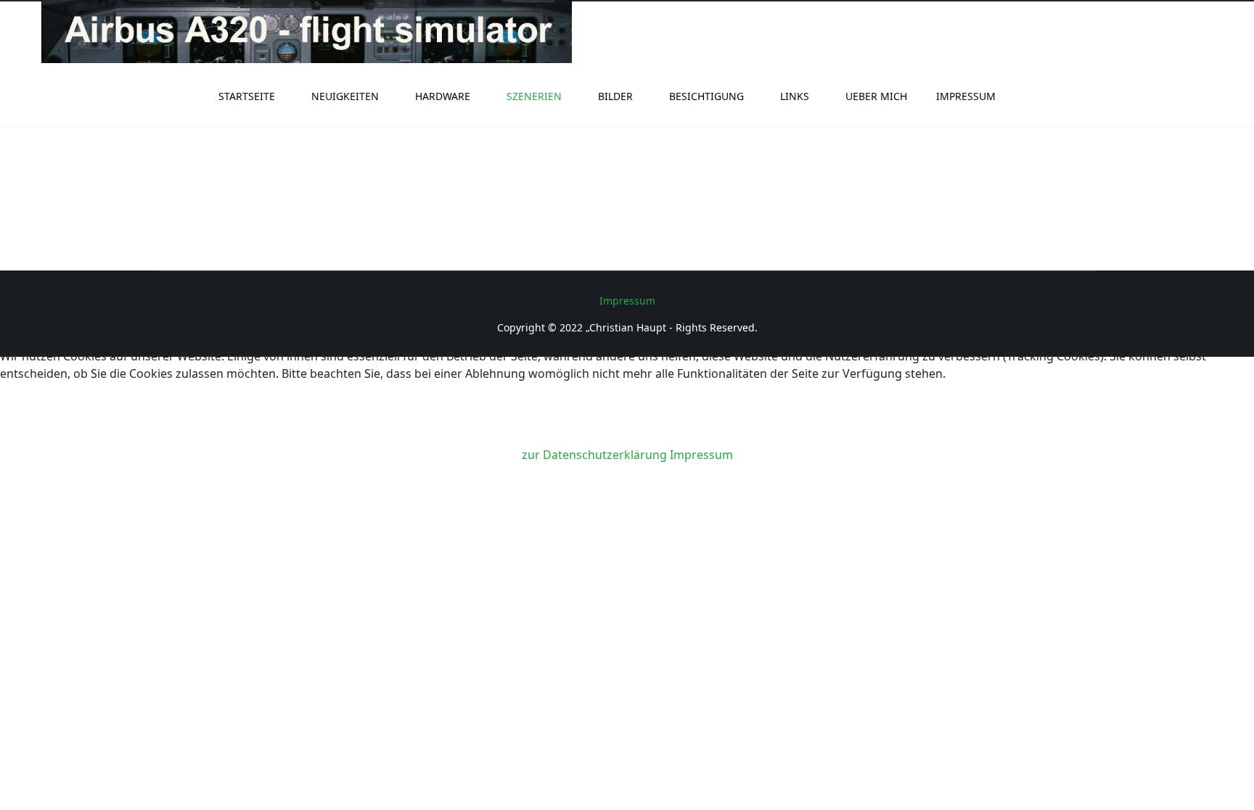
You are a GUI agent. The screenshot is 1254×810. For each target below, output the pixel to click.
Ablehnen (237, 420)
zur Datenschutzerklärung (594, 455)
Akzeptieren (81, 420)
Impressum (701, 455)
